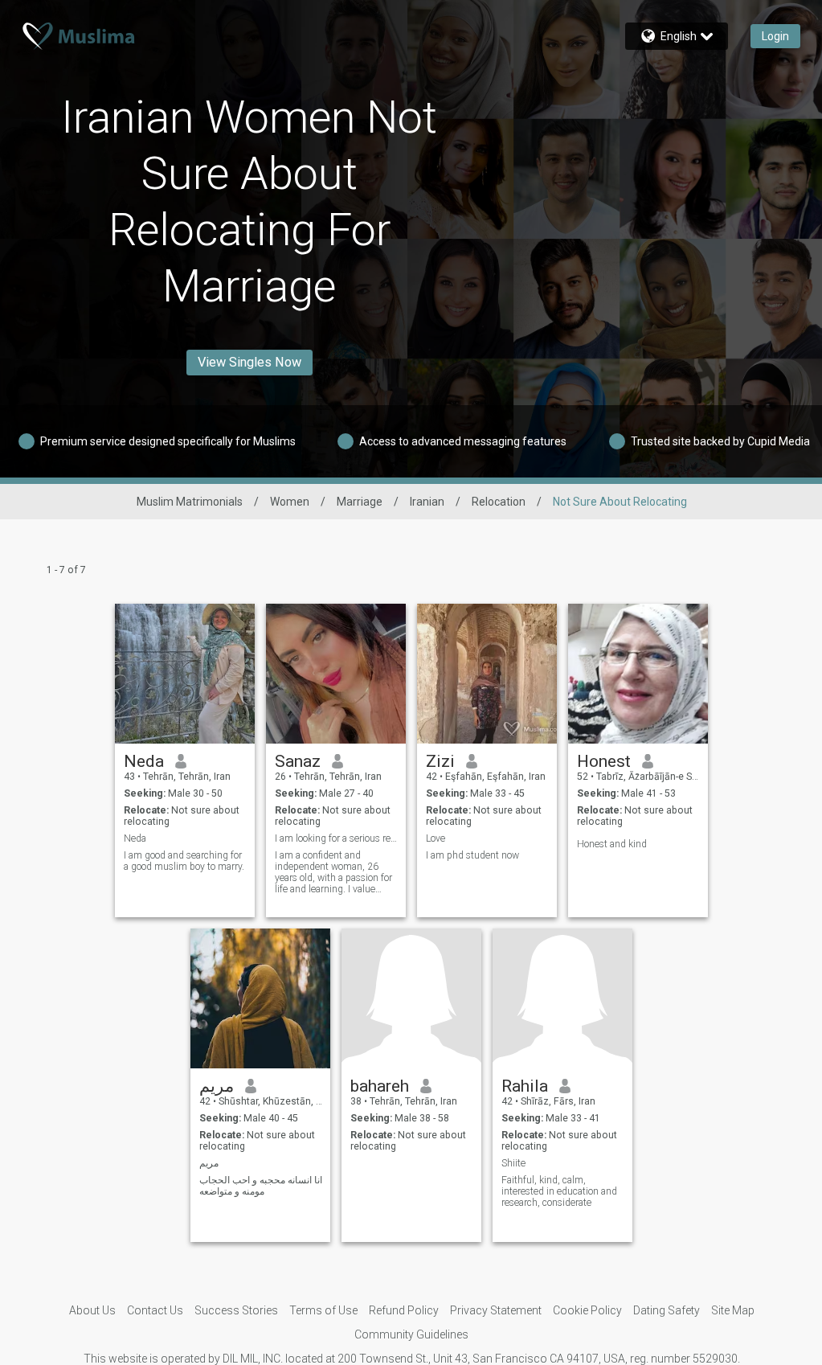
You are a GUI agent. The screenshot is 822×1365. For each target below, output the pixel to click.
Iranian (427, 501)
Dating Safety (666, 1310)
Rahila (524, 1086)
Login (775, 36)
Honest (604, 761)
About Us (92, 1310)
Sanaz (298, 761)
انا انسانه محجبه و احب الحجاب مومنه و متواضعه (260, 1185)
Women (289, 501)
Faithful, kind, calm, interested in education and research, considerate (559, 1191)
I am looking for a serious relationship (336, 838)
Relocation (499, 501)
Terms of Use (323, 1310)
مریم (216, 1086)
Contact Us (155, 1310)
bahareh (379, 1086)
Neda (144, 761)
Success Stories (236, 1310)
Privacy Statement (496, 1310)
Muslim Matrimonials (190, 501)
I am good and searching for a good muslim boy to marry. (184, 861)
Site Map (733, 1310)
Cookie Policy (587, 1310)
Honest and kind (612, 844)
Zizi (440, 761)
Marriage (359, 501)
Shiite (513, 1163)
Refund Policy (404, 1310)
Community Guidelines (411, 1334)
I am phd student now (472, 855)
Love (435, 838)
